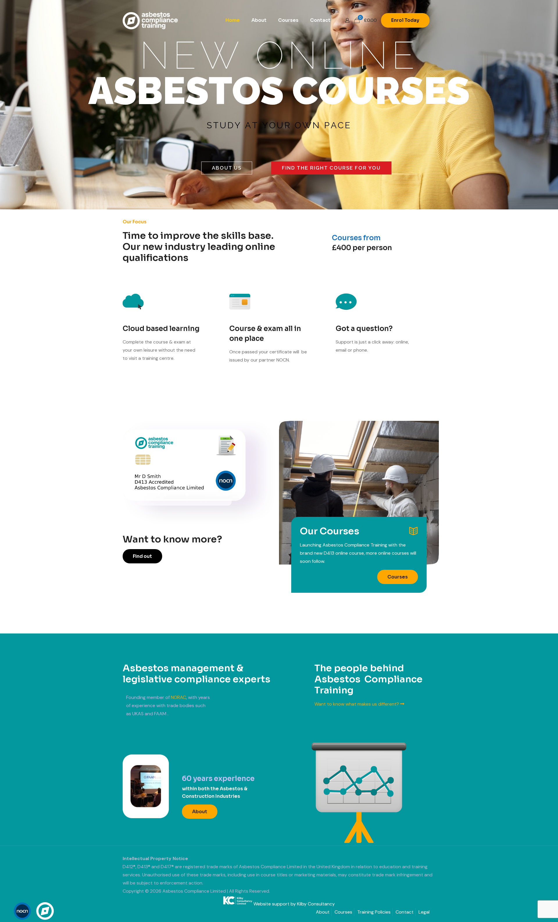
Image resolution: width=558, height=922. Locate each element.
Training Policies (374, 912)
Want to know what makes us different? (357, 704)
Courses (343, 912)
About (323, 912)
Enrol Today (405, 20)
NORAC (178, 697)
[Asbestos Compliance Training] (150, 20)
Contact (405, 912)
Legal (424, 912)
